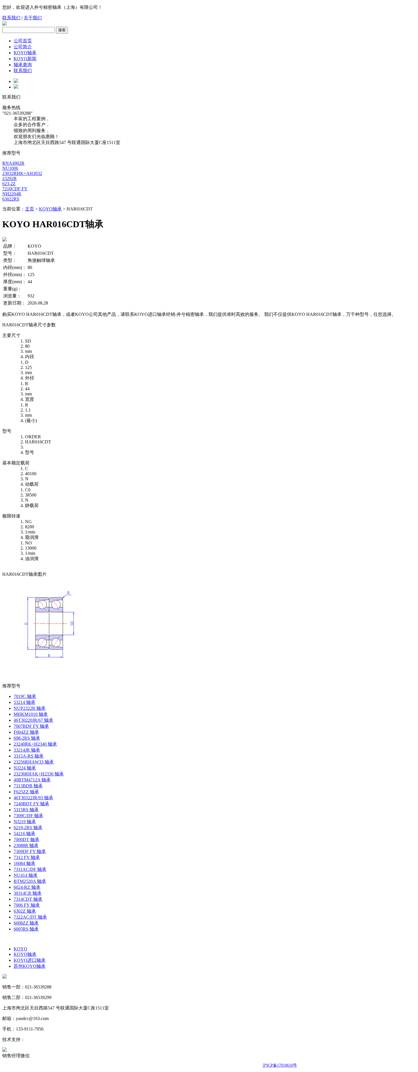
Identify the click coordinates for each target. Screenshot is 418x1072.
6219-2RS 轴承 (28, 827)
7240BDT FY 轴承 (31, 803)
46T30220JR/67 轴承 (33, 720)
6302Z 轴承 (25, 911)
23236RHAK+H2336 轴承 (39, 773)
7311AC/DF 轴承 (30, 869)
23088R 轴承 (26, 845)
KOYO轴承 (25, 52)
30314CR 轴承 (28, 893)
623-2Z (9, 183)
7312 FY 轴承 (27, 857)
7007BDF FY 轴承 (31, 726)
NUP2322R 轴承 (29, 708)
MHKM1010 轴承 (31, 714)
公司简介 (23, 46)
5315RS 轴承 (26, 809)
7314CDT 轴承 (28, 899)
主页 (29, 209)
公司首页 (23, 40)
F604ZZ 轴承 (26, 732)
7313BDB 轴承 (28, 785)
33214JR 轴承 (27, 750)
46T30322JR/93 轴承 (33, 797)
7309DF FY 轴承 (30, 851)
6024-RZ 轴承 (27, 887)
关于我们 (33, 17)
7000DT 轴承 (26, 839)
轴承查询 (23, 64)
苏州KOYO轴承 (29, 966)
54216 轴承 (24, 833)
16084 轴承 (24, 863)
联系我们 (11, 17)
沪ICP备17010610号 (280, 1065)
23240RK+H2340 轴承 (35, 744)
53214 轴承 (24, 702)
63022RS (10, 199)
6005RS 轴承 (26, 929)
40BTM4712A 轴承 (32, 779)
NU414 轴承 (26, 875)
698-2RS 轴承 (27, 738)
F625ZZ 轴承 (26, 791)
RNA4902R (13, 163)
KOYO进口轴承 (29, 960)
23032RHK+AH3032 (22, 173)
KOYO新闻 (25, 58)
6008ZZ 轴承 (26, 923)
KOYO (20, 948)
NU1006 (10, 168)
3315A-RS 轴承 (29, 756)
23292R (9, 178)
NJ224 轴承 (25, 768)
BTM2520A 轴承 (30, 881)
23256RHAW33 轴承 (34, 762)
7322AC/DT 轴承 (30, 917)
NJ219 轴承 (25, 821)
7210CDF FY (15, 188)
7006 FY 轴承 (27, 905)
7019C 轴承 (25, 696)
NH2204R (11, 193)
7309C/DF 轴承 (28, 815)
